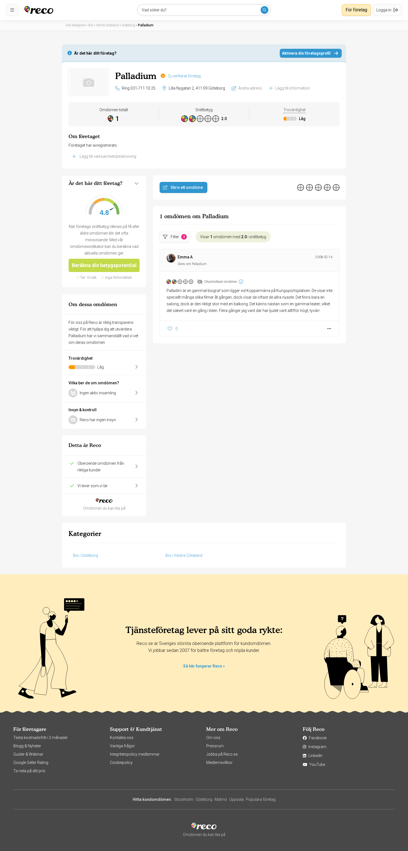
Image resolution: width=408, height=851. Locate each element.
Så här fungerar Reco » (204, 666)
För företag (356, 9)
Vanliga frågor (122, 746)
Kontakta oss (122, 737)
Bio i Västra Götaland (183, 555)
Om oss (213, 737)
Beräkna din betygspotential (104, 265)
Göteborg (204, 799)
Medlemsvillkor (219, 762)
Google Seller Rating (30, 762)
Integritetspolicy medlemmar (135, 754)
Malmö (221, 799)
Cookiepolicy (121, 762)
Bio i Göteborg (85, 555)
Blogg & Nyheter (27, 746)
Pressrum (215, 746)
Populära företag (261, 799)
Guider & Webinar (28, 754)
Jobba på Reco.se (222, 754)
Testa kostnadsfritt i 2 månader (40, 737)
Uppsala (236, 799)
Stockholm (183, 799)
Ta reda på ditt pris (29, 771)
